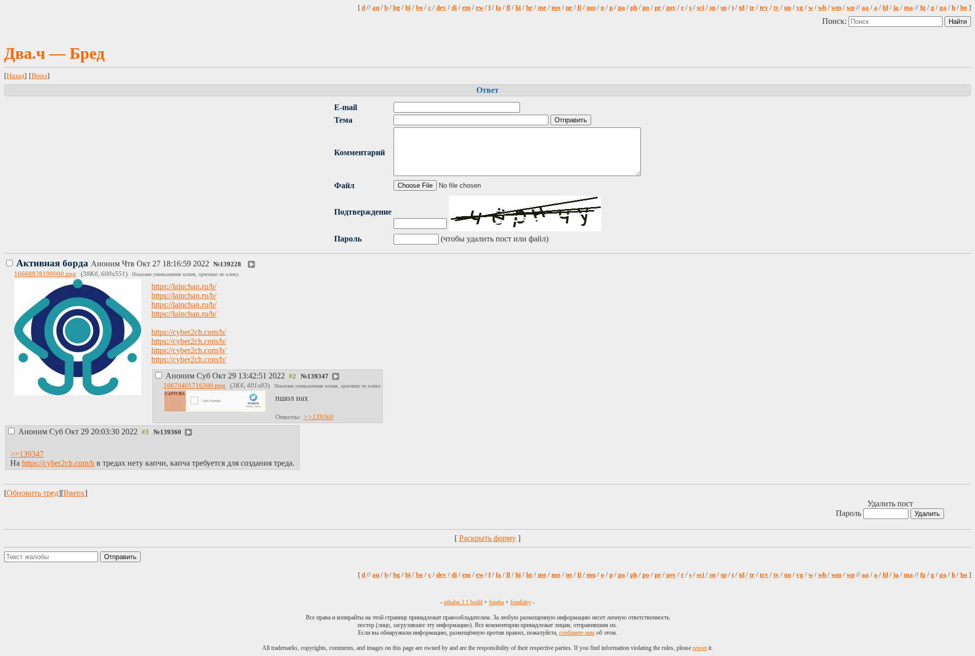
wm (836, 7)
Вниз (39, 76)
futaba (496, 602)
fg (923, 7)
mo (556, 7)
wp (851, 7)
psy (671, 7)
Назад (15, 76)
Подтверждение (363, 212)
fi (579, 7)
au (375, 7)
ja (896, 7)
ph (633, 7)
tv (776, 7)
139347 (318, 376)
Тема (343, 120)
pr (658, 7)
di (454, 7)
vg (799, 7)
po (645, 7)
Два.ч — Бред (54, 53)
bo (419, 7)
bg (396, 7)
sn (712, 7)
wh (822, 7)
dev (441, 7)
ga (943, 7)
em (466, 7)
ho (963, 7)
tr (752, 7)
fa (498, 7)
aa (865, 7)
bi (408, 7)
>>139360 (318, 417)
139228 (230, 264)
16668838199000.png (45, 274)
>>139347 (27, 454)
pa (621, 7)
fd (885, 7)
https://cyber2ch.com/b (58, 463)
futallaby (520, 602)
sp (724, 7)
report (700, 647)
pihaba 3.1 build (463, 602)
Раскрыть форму (487, 538)
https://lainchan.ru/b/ (183, 286)
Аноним (113, 263)
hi (518, 7)
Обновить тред (32, 493)
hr (529, 7)
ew (479, 7)
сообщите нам (577, 632)
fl (508, 7)
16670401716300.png (194, 385)
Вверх (74, 493)
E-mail (345, 107)
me (542, 7)
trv (764, 7)
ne (569, 7)
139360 (170, 432)
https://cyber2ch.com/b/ (188, 332)
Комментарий (359, 152)
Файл (344, 185)
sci (700, 7)
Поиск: (835, 21)
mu (591, 7)
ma (908, 7)
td (741, 7)
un (787, 7)
